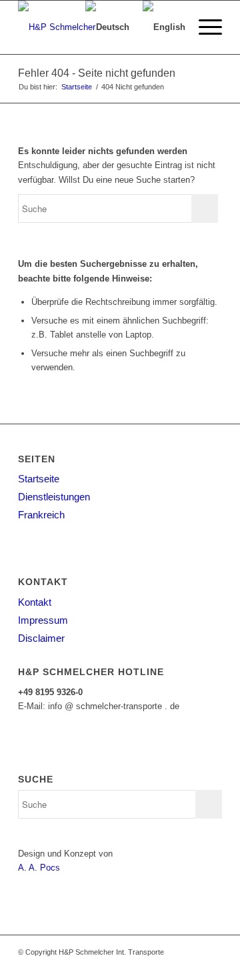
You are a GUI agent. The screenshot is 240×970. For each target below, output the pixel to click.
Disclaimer (41, 638)
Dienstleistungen (54, 496)
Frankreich (41, 514)
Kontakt (34, 602)
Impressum (43, 620)
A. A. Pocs (39, 868)
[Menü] (203, 27)
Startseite (38, 478)
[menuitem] (203, 27)
